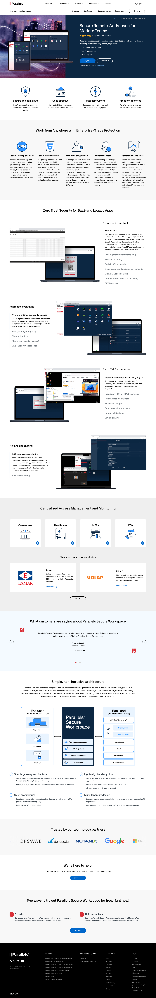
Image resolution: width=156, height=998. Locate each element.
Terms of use (136, 964)
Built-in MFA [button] (111, 231)
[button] (50, 4)
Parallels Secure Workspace (54, 961)
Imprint (134, 979)
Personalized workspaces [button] (117, 399)
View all (78, 599)
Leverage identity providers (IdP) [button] (120, 255)
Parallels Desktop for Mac (53, 973)
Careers (108, 989)
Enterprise (83, 958)
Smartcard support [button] (114, 404)
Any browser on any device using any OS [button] (124, 377)
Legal (134, 967)
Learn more (78, 650)
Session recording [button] (113, 260)
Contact (108, 970)
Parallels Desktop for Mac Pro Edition (57, 970)
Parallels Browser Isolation (53, 980)
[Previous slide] (12, 642)
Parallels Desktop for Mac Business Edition (59, 964)
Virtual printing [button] (112, 418)
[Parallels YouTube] (22, 961)
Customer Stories (104, 11)
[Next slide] (144, 642)
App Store (109, 976)
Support (108, 967)
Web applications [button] (20, 336)
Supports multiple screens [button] (117, 408)
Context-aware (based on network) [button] (121, 279)
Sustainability (110, 983)
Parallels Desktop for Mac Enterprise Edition (59, 967)
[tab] (125, 230)
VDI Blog (109, 961)
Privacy (134, 958)
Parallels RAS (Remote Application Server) (58, 958)
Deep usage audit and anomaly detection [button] (124, 269)
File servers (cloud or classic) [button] (25, 341)
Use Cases (88, 11)
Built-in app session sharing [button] (25, 454)
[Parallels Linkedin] (18, 961)
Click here (100, 66)
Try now (137, 11)
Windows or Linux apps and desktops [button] (29, 315)
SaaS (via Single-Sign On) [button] (24, 332)
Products (116, 18)
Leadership (109, 986)
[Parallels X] (14, 961)
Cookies (135, 961)
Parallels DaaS (49, 976)
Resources (119, 11)
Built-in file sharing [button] (21, 476)
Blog (107, 958)
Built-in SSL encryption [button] (116, 264)
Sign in (140, 4)
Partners (109, 964)
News (108, 980)
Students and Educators (88, 961)
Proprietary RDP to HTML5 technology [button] (123, 394)
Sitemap (108, 973)
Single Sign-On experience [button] (24, 346)
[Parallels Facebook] (11, 961)
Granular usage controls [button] (116, 274)
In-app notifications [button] (114, 413)
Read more (50, 587)
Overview (75, 11)
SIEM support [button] (111, 283)
